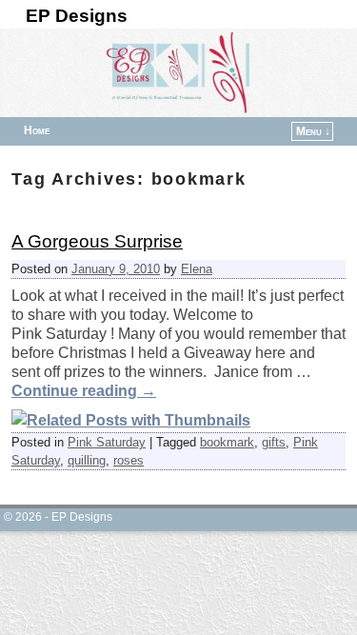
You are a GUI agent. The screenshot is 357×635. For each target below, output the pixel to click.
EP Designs (77, 16)
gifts (274, 442)
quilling (87, 460)
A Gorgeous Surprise (97, 241)
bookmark (227, 442)
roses (128, 460)
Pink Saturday (107, 442)
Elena (196, 269)
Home (37, 130)
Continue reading (83, 391)
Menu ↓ (313, 131)
